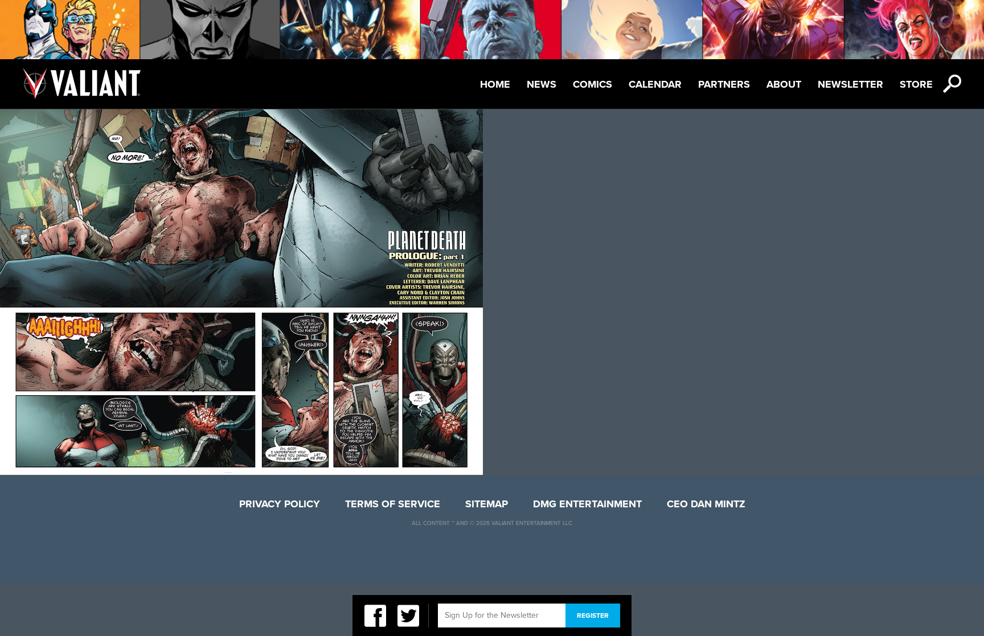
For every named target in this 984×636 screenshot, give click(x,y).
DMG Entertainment (587, 504)
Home (495, 84)
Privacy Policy (279, 504)
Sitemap (486, 504)
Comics (592, 84)
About (783, 84)
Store (916, 84)
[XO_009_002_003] (241, 471)
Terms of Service (392, 504)
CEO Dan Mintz (706, 504)
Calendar (655, 84)
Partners (724, 84)
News (541, 84)
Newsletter (850, 84)
